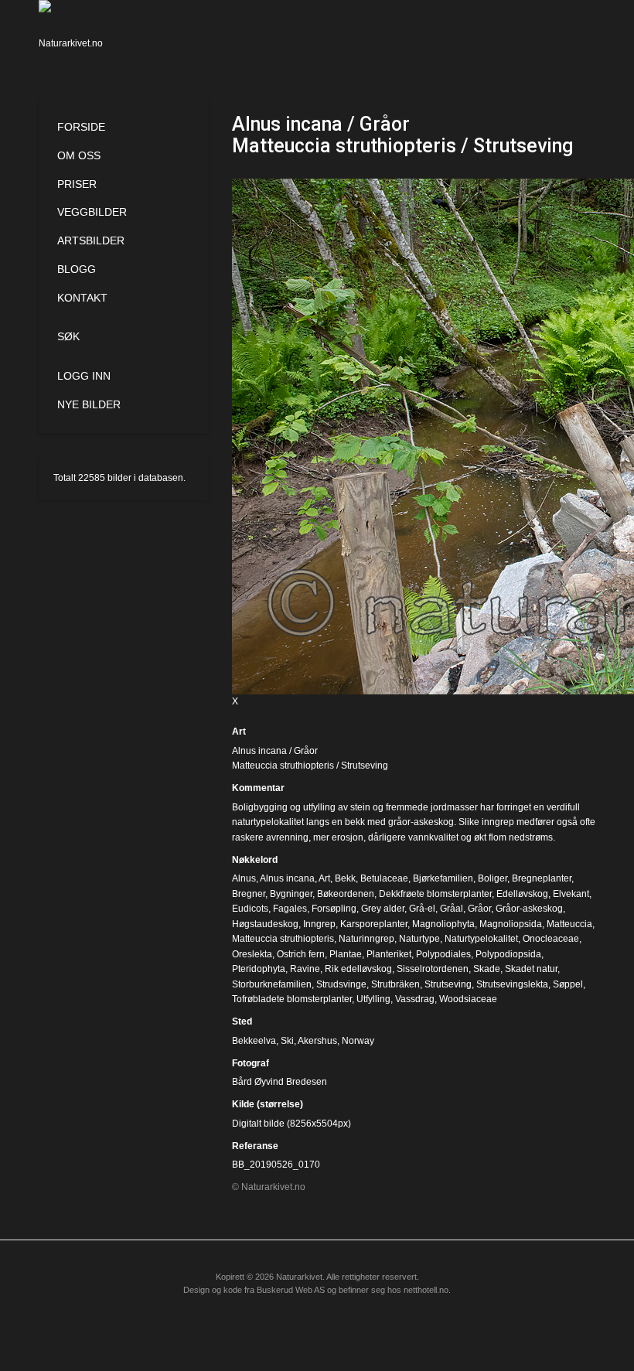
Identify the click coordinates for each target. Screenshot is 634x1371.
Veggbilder (92, 212)
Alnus (244, 878)
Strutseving (448, 984)
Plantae (345, 954)
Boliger (492, 878)
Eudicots (250, 908)
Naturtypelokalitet (481, 938)
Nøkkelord (255, 859)
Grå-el (422, 908)
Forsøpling (334, 908)
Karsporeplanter (373, 924)
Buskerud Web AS (291, 1289)
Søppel (568, 984)
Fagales (290, 908)
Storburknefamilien (272, 984)
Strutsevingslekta (512, 984)
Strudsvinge (341, 984)
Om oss (79, 155)
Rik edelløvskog (358, 968)
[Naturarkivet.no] (75, 35)
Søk (68, 336)
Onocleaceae (551, 938)
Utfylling (373, 999)
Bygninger (291, 893)
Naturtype (419, 938)
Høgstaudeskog (265, 924)
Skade (486, 968)
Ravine (305, 968)
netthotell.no (426, 1289)
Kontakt (82, 298)
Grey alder (382, 908)
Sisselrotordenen (433, 968)
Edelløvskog (522, 893)
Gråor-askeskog (529, 908)
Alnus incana (287, 878)
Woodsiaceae (468, 999)
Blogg (76, 269)
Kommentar (258, 788)
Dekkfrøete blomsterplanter (435, 893)
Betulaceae (384, 878)
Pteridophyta (258, 968)
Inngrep (319, 924)
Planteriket (388, 954)
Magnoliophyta (443, 924)
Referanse (255, 1146)
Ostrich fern (301, 954)
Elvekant (571, 893)
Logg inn (84, 376)
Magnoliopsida (510, 924)
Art (239, 731)
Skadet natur (531, 968)
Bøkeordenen (345, 893)
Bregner (248, 893)
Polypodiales (443, 954)
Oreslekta (252, 954)
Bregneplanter (541, 878)
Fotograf (250, 1063)
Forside (81, 127)
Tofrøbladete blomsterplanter (292, 999)
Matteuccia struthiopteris (283, 938)
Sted (242, 1021)
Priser (77, 184)
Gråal (451, 908)
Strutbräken (395, 984)
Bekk (345, 878)
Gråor (479, 908)
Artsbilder (90, 240)
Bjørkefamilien (443, 878)
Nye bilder (89, 404)
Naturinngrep (366, 938)
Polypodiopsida (508, 954)
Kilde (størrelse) (267, 1104)
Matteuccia (569, 924)
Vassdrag (415, 999)
